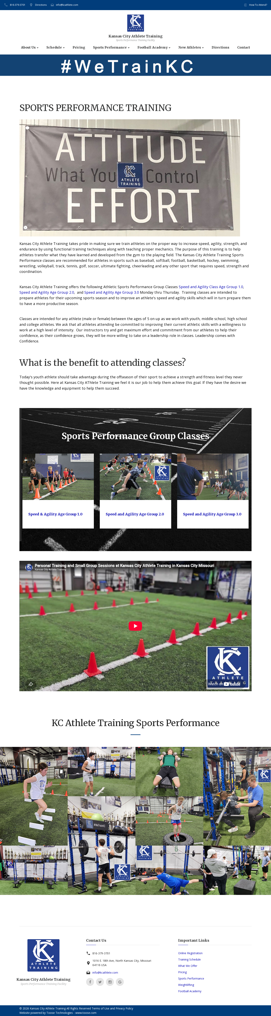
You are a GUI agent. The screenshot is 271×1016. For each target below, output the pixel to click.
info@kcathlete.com (67, 5)
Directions (41, 5)
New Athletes (189, 47)
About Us (28, 47)
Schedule (54, 47)
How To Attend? (258, 5)
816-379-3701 (17, 5)
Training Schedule (189, 959)
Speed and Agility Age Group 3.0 (111, 292)
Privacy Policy (124, 1008)
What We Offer (187, 966)
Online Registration (190, 953)
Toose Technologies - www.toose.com (71, 1013)
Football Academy (152, 47)
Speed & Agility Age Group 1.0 (55, 514)
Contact (243, 47)
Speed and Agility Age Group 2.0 (46, 292)
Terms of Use (100, 1008)
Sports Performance (110, 47)
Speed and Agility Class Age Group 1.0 (211, 286)
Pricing (79, 47)
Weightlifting (186, 985)
